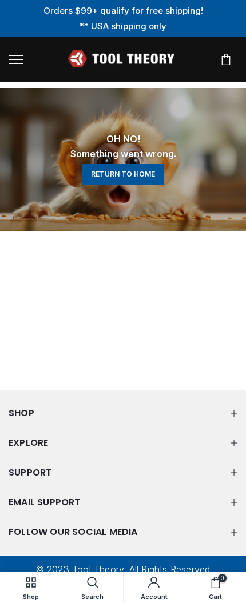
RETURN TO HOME (123, 174)
